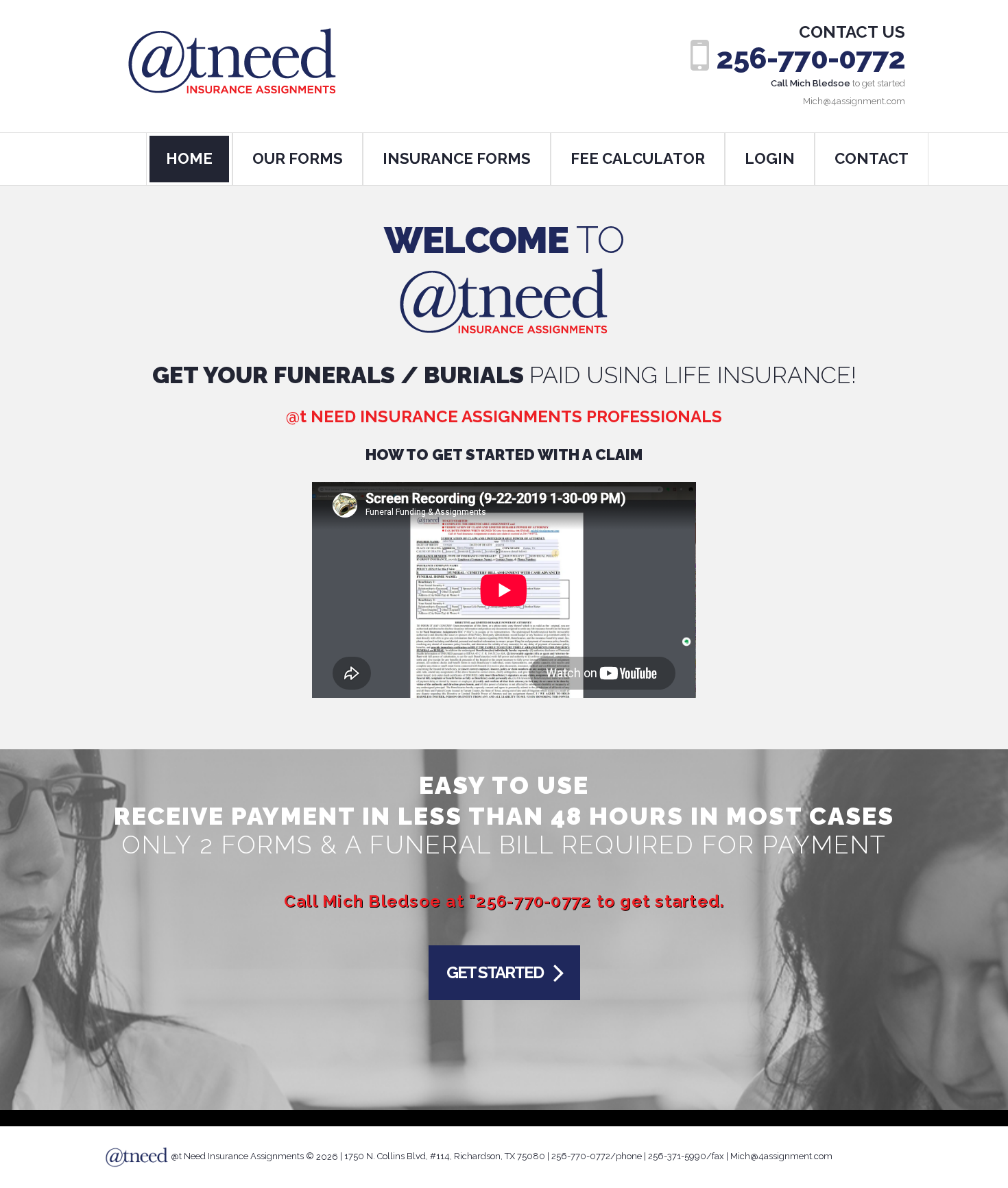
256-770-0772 (811, 58)
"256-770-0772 (530, 901)
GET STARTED (494, 972)
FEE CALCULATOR (638, 158)
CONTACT (872, 158)
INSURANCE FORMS (457, 158)
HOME (189, 158)
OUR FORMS (297, 158)
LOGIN (770, 158)
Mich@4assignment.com (781, 1157)
